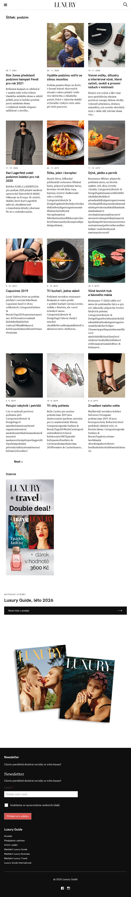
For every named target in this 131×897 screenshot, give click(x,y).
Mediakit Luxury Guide (15, 849)
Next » (18, 461)
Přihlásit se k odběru (18, 816)
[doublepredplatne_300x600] (30, 527)
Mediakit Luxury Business (17, 853)
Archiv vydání (11, 844)
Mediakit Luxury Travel (15, 858)
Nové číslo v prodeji (18, 610)
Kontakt (8, 836)
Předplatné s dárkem (14, 840)
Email (8, 787)
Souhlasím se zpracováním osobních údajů (35, 805)
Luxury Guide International (17, 862)
